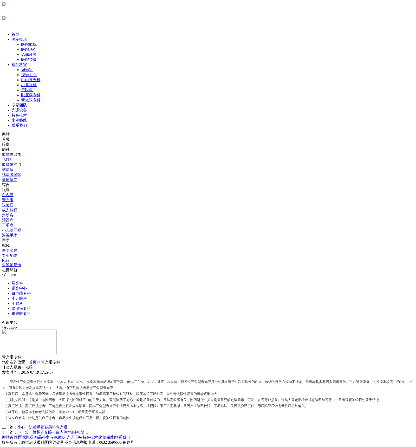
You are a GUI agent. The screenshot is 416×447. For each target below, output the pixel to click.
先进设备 (19, 110)
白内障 (7, 195)
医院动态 (29, 49)
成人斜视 (9, 210)
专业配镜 (9, 255)
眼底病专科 (30, 95)
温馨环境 (29, 54)
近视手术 (9, 235)
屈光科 (27, 70)
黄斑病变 (9, 180)
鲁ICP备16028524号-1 (156, 442)
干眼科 (27, 90)
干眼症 (7, 225)
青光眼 (7, 200)
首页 (15, 34)
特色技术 (19, 115)
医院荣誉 (29, 60)
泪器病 (7, 220)
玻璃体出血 (11, 154)
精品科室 (19, 65)
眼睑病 (7, 205)
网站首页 (9, 437)
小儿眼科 (29, 85)
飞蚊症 (7, 159)
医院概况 (19, 39)
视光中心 (29, 75)
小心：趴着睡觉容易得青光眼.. (43, 427)
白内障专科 (30, 80)
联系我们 (19, 125)
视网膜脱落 (11, 175)
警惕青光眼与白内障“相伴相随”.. (60, 432)
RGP (6, 260)
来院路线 (19, 120)
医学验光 (9, 250)
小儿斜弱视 (11, 230)
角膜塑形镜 (11, 265)
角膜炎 (7, 215)
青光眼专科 (30, 100)
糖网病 (7, 170)
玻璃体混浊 (11, 164)
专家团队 (19, 105)
